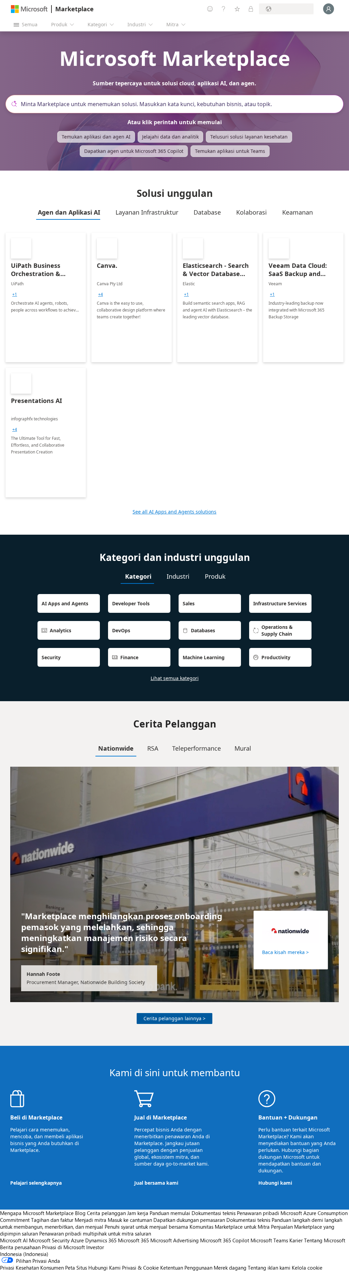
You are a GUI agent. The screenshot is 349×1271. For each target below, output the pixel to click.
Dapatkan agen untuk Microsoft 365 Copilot (133, 151)
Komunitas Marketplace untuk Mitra (229, 1226)
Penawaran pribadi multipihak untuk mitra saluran (95, 1233)
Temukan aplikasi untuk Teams (230, 151)
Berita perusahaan (20, 1247)
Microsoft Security (49, 1240)
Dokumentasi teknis (214, 1213)
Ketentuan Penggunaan (186, 1267)
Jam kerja (137, 1213)
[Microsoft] (29, 9)
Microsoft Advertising (174, 1240)
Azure (77, 1240)
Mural (242, 748)
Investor (95, 1247)
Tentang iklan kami (269, 1267)
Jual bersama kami (156, 1183)
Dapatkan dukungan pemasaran (189, 1219)
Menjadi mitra (90, 1219)
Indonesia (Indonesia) (24, 1254)
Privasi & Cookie (140, 1267)
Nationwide (116, 748)
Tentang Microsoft (324, 1240)
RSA (152, 748)
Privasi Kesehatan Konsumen (32, 1267)
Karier (296, 1240)
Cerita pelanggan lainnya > (174, 1018)
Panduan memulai (170, 1213)
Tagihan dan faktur (52, 1219)
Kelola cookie (307, 1267)
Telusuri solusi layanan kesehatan (249, 136)
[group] (14, 294)
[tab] (68, 212)
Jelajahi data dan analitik (170, 136)
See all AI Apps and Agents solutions (174, 511)
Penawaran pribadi (258, 1213)
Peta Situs (76, 1267)
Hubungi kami (275, 1183)
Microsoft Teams (269, 1240)
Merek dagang (230, 1267)
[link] (45, 297)
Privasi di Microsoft (63, 1247)
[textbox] (177, 104)
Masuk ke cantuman (130, 1219)
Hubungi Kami (104, 1267)
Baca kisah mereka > (285, 952)
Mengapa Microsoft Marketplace (37, 1213)
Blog (80, 1213)
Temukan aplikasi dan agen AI (96, 136)
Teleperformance (196, 748)
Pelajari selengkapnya (36, 1183)
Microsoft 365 (133, 1240)
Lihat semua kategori (175, 678)
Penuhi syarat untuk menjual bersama (146, 1226)
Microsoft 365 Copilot (224, 1240)
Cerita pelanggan (106, 1213)
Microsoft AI (14, 1240)
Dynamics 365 (101, 1240)
